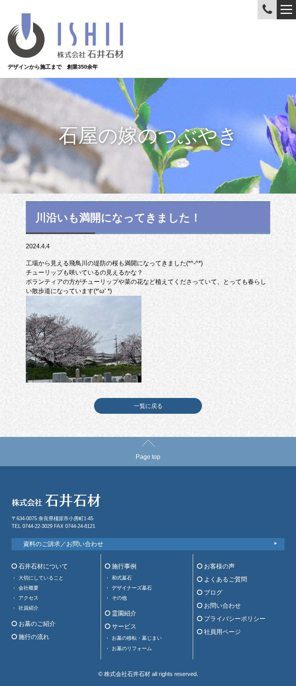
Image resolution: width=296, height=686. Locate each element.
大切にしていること (41, 578)
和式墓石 (122, 578)
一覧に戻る (148, 406)
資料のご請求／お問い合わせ (63, 544)
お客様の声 (218, 566)
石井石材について (42, 566)
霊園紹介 (123, 613)
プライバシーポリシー (234, 618)
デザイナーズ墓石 (132, 588)
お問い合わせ (221, 605)
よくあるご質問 (224, 579)
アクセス (28, 598)
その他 (119, 598)
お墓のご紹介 (36, 623)
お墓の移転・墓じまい (137, 638)
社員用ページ (221, 632)
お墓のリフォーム (132, 648)
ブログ (212, 592)
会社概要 (28, 588)
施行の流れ (33, 637)
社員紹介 (28, 608)
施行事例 (123, 566)
